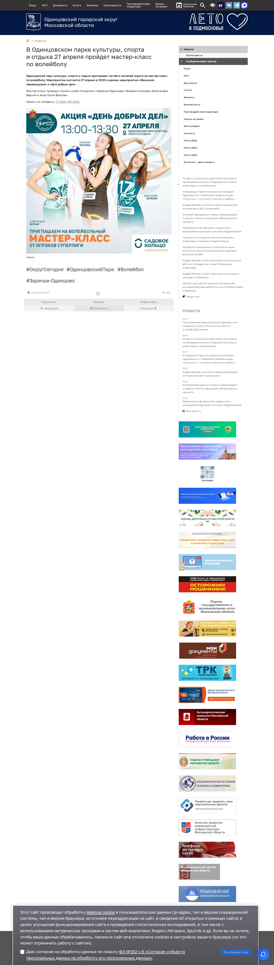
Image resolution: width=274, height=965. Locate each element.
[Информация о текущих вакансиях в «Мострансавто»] (207, 628)
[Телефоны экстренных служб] (207, 850)
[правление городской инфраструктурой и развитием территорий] (207, 540)
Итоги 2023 (190, 147)
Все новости (193, 411)
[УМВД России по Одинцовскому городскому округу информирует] (207, 584)
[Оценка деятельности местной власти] (207, 518)
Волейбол (132, 269)
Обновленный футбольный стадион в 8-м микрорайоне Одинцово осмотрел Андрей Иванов (212, 229)
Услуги (76, 5)
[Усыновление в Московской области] (207, 894)
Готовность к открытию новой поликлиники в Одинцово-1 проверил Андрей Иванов (208, 239)
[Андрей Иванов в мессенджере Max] (244, 5)
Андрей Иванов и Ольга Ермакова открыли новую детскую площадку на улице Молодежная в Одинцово (212, 264)
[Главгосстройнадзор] (207, 761)
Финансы (92, 5)
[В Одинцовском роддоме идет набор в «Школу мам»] (49, 308)
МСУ (45, 5)
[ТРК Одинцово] (207, 673)
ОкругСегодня (46, 269)
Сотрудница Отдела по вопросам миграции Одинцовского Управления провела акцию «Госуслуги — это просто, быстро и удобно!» (209, 195)
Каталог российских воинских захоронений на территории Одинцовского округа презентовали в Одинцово (213, 287)
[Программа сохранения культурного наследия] (207, 451)
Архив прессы (194, 55)
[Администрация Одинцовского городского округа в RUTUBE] (221, 5)
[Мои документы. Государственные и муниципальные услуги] (207, 651)
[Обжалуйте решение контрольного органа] (207, 496)
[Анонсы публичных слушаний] (207, 562)
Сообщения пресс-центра (201, 61)
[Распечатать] (99, 293)
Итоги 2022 (190, 140)
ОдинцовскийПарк (92, 269)
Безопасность (113, 5)
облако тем (193, 296)
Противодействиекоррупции (138, 5)
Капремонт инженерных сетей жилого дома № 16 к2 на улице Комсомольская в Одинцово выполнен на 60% (210, 251)
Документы (60, 5)
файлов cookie (100, 912)
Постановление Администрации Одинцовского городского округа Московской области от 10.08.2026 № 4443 (210, 326)
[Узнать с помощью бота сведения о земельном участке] (207, 429)
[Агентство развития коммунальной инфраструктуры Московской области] (207, 828)
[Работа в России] (207, 739)
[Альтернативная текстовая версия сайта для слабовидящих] (212, 5)
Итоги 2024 (190, 154)
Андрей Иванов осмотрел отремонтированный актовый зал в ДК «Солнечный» (210, 206)
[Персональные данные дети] (207, 805)
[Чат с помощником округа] (263, 954)
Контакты (189, 133)
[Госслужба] (207, 474)
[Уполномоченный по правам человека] (207, 783)
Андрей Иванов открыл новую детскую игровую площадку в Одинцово (211, 275)
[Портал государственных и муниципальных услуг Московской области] (207, 606)
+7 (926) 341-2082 (68, 101)
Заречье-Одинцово (52, 280)
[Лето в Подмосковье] (204, 21)
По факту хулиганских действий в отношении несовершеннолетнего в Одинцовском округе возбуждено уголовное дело (210, 182)
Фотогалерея (191, 126)
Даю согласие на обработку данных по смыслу (105, 954)
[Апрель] (99, 181)
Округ (33, 5)
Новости (41, 40)
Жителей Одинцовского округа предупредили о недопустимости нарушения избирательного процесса (210, 218)
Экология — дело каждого (199, 162)
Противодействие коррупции (201, 111)
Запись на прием (161, 5)
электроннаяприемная (190, 5)
